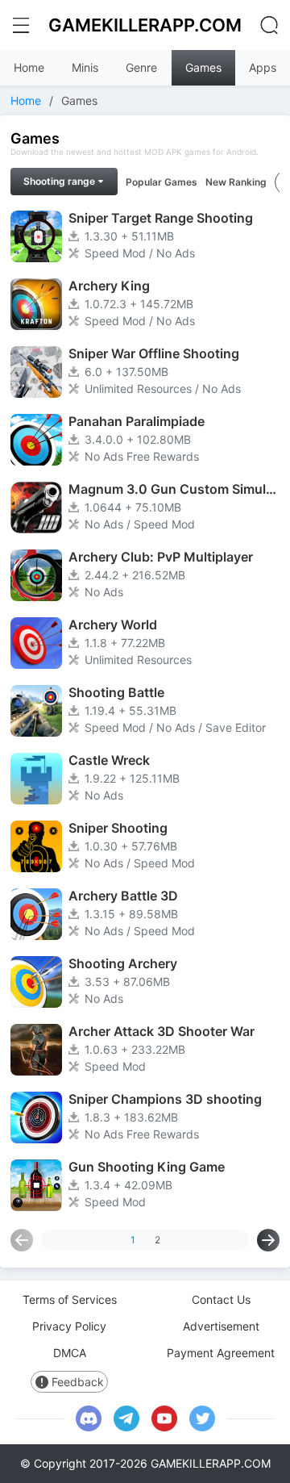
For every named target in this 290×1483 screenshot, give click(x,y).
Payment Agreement (221, 1353)
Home (29, 67)
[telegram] (126, 1418)
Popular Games (161, 182)
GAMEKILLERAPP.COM (145, 25)
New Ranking (236, 182)
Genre (141, 67)
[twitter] (202, 1418)
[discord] (89, 1418)
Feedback (78, 1382)
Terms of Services (70, 1299)
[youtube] (164, 1418)
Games (203, 67)
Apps (262, 67)
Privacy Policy (69, 1326)
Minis (85, 67)
